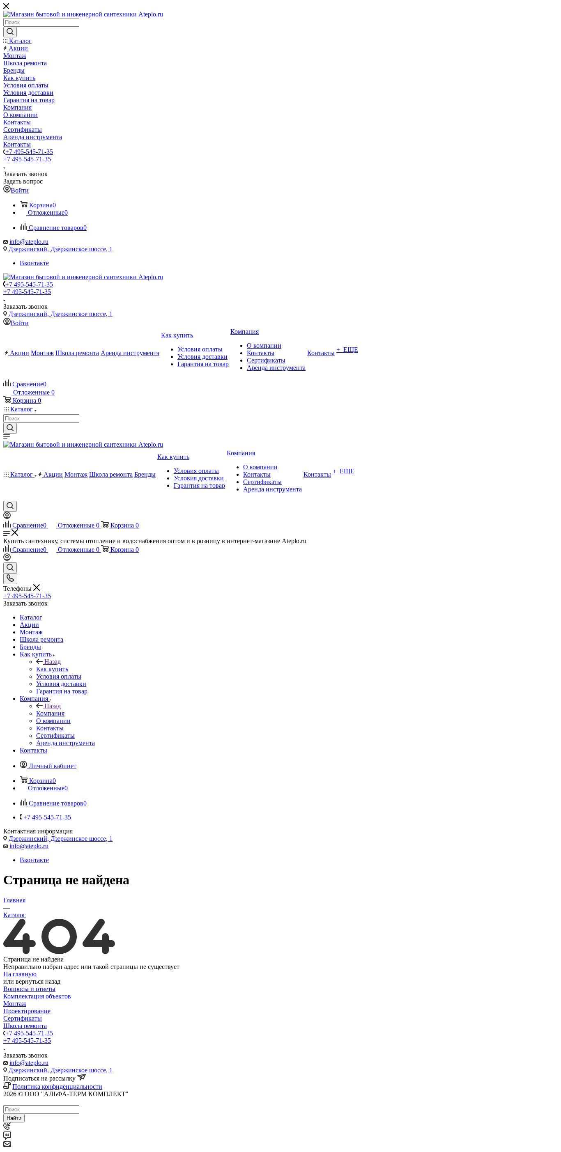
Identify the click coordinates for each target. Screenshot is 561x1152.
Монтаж (14, 1003)
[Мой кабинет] (7, 516)
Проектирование (27, 1010)
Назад (52, 661)
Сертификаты (22, 1018)
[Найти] (10, 32)
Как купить (52, 668)
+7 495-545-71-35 (29, 151)
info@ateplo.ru (28, 241)
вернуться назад (38, 981)
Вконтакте (34, 262)
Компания (50, 713)
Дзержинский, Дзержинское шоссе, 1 (61, 249)
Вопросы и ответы (29, 988)
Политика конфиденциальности (57, 1086)
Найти (14, 1118)
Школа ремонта (25, 1025)
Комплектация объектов (37, 996)
